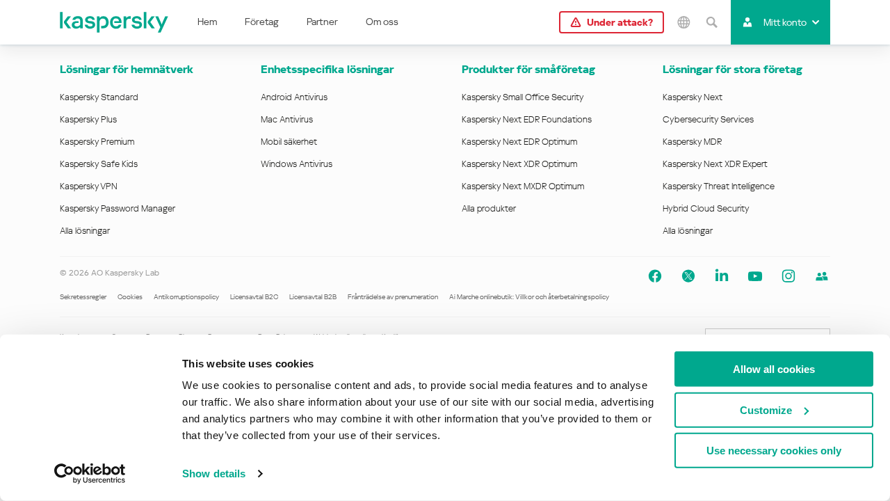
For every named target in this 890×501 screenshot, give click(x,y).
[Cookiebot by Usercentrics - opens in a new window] (90, 473)
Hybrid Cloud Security (706, 208)
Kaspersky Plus (88, 119)
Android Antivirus (294, 97)
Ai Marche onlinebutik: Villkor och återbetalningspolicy (529, 297)
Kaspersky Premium (97, 141)
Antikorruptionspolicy (186, 297)
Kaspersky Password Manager (117, 208)
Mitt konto (785, 22)
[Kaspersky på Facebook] (655, 276)
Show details (213, 473)
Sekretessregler (83, 297)
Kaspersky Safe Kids (99, 164)
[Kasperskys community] (822, 276)
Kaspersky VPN (89, 186)
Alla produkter (489, 208)
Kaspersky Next (692, 97)
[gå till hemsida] (115, 22)
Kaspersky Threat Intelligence (719, 186)
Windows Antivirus (296, 164)
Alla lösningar (85, 230)
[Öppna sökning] (711, 22)
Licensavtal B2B (313, 297)
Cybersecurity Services (708, 119)
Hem (207, 21)
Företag (262, 21)
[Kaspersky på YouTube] (755, 276)
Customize (766, 409)
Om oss (382, 21)
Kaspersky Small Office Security (523, 97)
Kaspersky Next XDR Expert (715, 164)
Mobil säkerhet (289, 141)
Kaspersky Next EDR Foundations (527, 119)
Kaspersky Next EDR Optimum (519, 141)
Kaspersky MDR (692, 141)
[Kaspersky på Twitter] (688, 276)
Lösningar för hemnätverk (126, 69)
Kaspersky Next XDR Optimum (519, 164)
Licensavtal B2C (254, 297)
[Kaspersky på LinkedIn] (721, 276)
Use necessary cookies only (773, 450)
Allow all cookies (774, 369)
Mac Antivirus (287, 119)
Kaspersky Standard (99, 97)
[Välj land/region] (683, 22)
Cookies (130, 297)
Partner (322, 21)
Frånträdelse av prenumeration (393, 297)
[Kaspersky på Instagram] (788, 276)
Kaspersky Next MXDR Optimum (523, 186)
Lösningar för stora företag (732, 69)
